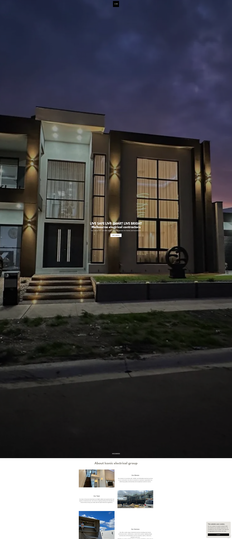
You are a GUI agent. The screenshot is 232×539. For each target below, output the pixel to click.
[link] (116, 4)
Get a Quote (116, 235)
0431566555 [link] (116, 453)
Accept (218, 534)
